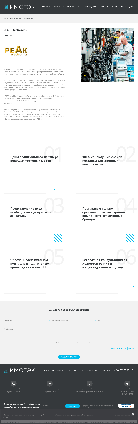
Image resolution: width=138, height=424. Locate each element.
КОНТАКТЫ (104, 7)
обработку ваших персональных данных (89, 342)
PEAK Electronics (28, 18)
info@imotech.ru (49, 392)
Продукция (46, 7)
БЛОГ (79, 7)
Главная (6, 18)
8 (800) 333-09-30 (13, 392)
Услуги (57, 7)
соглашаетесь (96, 415)
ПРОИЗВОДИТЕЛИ (90, 7)
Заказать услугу (68, 357)
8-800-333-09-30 (119, 6)
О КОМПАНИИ (68, 7)
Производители (16, 18)
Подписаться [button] (72, 406)
